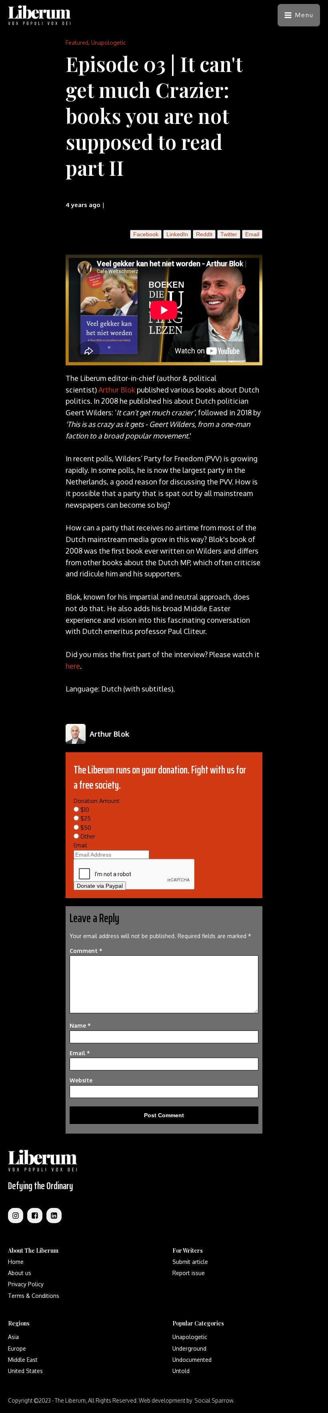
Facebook (145, 234)
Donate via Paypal (100, 886)
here (73, 666)
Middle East (23, 1359)
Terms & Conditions (33, 1295)
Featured (77, 42)
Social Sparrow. (214, 1400)
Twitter (228, 234)
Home (16, 1261)
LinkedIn (177, 234)
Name (80, 1025)
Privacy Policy (26, 1284)
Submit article (190, 1261)
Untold (181, 1370)
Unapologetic (108, 42)
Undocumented (192, 1359)
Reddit (204, 234)
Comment (86, 950)
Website (81, 1080)
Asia (13, 1336)
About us (19, 1273)
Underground (189, 1348)
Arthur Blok (116, 389)
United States (25, 1370)
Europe (17, 1348)
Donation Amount (97, 800)
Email (252, 234)
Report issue (188, 1273)
